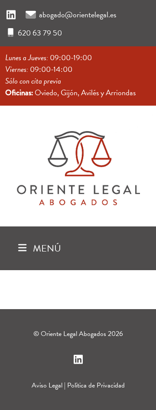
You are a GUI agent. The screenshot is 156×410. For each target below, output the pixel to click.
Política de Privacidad (96, 385)
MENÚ (46, 248)
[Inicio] (78, 164)
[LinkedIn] (11, 15)
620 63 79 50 (40, 33)
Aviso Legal (47, 385)
